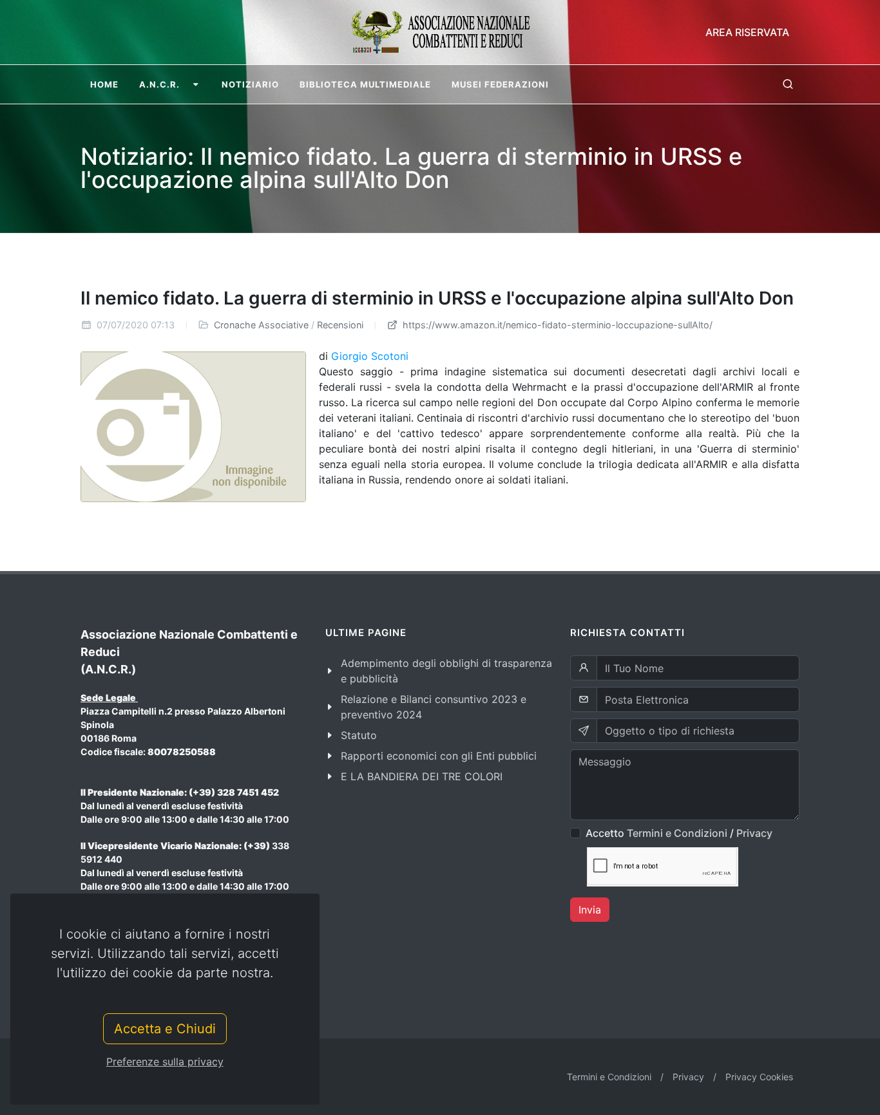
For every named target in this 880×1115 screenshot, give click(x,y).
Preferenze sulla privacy (165, 1061)
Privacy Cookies (759, 1076)
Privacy (754, 833)
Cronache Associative (261, 324)
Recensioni (340, 324)
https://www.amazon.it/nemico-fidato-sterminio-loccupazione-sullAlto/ (556, 324)
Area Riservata (747, 32)
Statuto (359, 735)
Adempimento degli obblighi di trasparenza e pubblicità (446, 671)
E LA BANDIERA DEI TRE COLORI (421, 776)
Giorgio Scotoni (369, 356)
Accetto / (679, 833)
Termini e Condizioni (677, 833)
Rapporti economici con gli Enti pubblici (439, 755)
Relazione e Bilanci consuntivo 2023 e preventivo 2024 (433, 707)
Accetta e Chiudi (165, 1028)
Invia (590, 909)
